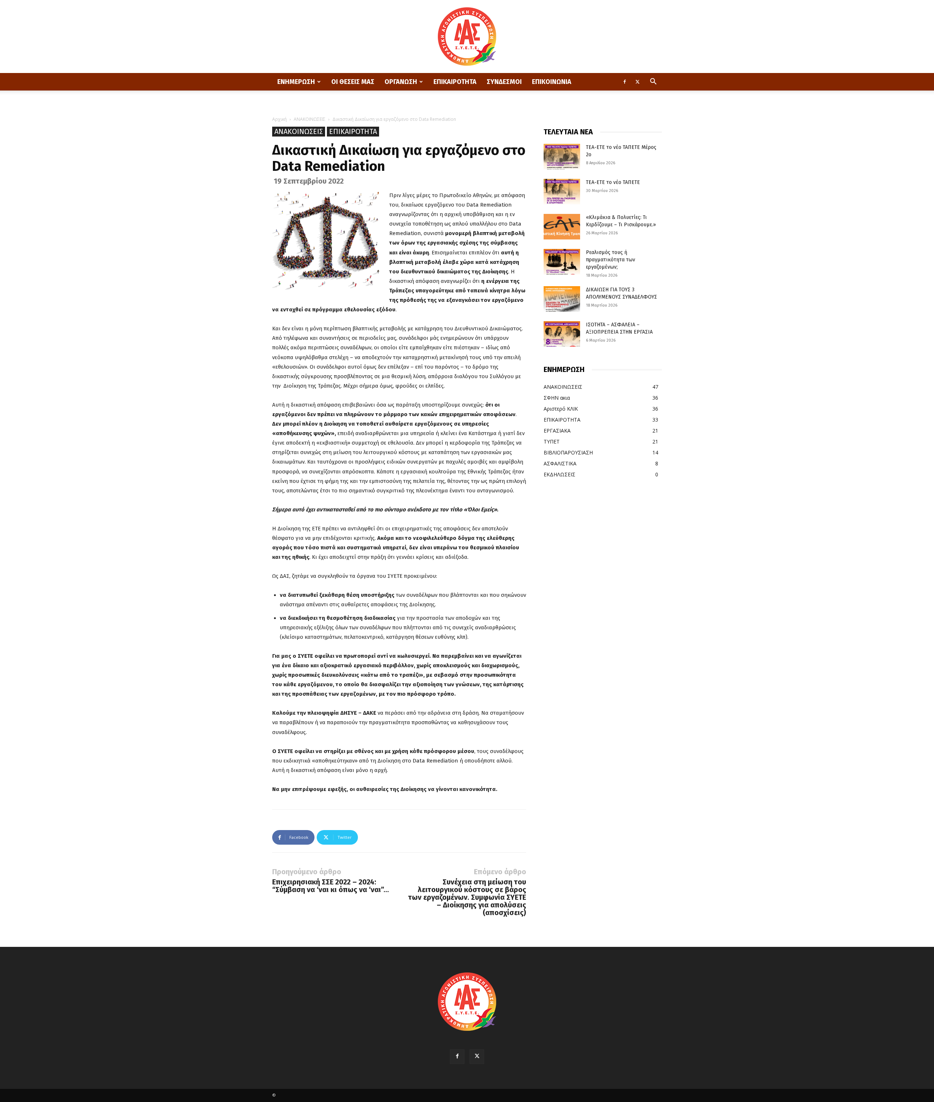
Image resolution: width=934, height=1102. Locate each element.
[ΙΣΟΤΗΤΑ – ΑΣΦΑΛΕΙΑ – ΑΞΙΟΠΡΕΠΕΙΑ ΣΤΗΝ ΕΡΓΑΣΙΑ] (562, 334)
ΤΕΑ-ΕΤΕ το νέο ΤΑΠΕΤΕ (613, 182)
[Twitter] (637, 82)
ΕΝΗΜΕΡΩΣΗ (296, 82)
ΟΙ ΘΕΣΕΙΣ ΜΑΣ (352, 82)
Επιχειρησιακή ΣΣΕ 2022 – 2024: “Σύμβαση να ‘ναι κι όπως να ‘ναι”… (330, 886)
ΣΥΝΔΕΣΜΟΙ (504, 82)
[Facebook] (624, 82)
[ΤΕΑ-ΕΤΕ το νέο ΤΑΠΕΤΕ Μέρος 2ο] (562, 156)
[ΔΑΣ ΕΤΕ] (467, 36)
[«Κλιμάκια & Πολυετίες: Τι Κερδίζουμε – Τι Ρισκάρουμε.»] (562, 226)
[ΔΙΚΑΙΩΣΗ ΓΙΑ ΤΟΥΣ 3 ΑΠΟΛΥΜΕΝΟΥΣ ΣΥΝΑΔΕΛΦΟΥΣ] (562, 299)
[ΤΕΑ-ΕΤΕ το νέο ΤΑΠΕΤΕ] (562, 191)
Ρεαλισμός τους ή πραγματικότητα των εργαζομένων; (610, 259)
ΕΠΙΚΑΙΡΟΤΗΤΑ (454, 82)
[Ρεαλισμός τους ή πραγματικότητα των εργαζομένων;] (562, 261)
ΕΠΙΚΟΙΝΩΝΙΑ (551, 82)
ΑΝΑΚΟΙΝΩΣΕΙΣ (309, 119)
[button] (653, 82)
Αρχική (279, 119)
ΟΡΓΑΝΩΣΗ (401, 82)
